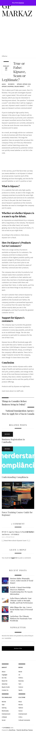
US (19, 675)
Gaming (4, 708)
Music (20, 702)
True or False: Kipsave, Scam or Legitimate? (14, 71)
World (20, 672)
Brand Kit (4, 681)
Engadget (4, 675)
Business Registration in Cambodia (13, 440)
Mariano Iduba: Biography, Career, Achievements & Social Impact (21, 580)
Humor (21, 711)
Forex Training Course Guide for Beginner (17, 513)
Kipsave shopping (8, 86)
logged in (14, 558)
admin (4, 84)
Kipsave (19, 84)
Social (3, 720)
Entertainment (6, 714)
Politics (21, 678)
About (3, 672)
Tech (17, 484)
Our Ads (4, 678)
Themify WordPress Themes (24, 730)
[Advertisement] (18, 36)
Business (11, 84)
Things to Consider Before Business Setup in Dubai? (14, 403)
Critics (20, 717)
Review (4, 702)
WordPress (12, 730)
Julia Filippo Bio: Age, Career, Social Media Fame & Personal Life (21, 609)
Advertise (4, 684)
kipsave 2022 (27, 84)
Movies (21, 705)
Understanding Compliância (15, 477)
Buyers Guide (6, 687)
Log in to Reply (30, 532)
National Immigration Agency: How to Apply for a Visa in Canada (18, 412)
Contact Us (5, 690)
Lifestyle (4, 717)
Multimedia (5, 711)
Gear (3, 705)
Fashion (21, 708)
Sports (20, 690)
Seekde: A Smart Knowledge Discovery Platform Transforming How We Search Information (21, 590)
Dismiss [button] (21, 3)
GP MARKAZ (6, 728)
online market (19, 86)
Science (21, 687)
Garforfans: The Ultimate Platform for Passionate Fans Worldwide (21, 618)
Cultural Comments (24, 720)
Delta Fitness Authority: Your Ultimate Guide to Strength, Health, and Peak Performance (21, 600)
